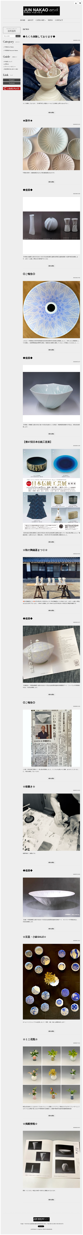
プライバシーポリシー (10, 66)
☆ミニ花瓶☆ (30, 1039)
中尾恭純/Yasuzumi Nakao (11, 50)
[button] (41, 20)
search (18, 36)
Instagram (12, 80)
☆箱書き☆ (29, 786)
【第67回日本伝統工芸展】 (37, 442)
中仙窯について (8, 61)
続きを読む (51, 112)
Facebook (12, 83)
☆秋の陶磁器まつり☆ (35, 550)
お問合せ (6, 64)
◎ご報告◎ (29, 274)
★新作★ (28, 120)
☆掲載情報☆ (30, 1123)
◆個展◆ (28, 190)
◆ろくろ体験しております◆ (39, 36)
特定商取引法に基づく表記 (11, 69)
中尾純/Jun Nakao (9, 47)
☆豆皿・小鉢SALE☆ (34, 936)
